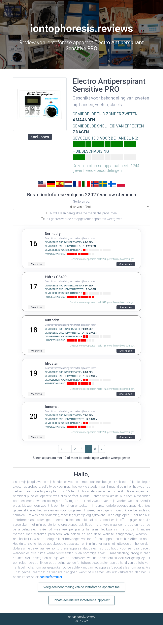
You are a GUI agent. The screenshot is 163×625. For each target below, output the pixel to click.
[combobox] (81, 207)
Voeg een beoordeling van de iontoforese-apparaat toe (81, 587)
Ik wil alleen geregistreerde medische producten (83, 213)
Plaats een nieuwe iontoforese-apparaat (82, 600)
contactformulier (51, 577)
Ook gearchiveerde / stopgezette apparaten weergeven (83, 219)
